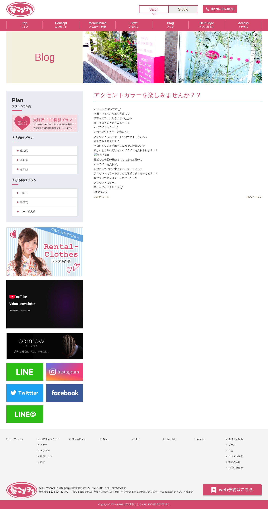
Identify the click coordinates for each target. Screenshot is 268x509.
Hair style (171, 439)
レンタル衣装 (235, 456)
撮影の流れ (234, 462)
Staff (105, 439)
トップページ (16, 439)
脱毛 (42, 462)
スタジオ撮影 (236, 439)
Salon (153, 9)
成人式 (24, 150)
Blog (137, 439)
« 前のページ (101, 197)
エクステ (45, 450)
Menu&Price (78, 439)
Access (201, 439)
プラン (232, 445)
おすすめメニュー (49, 439)
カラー (43, 445)
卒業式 (24, 159)
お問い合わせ (235, 468)
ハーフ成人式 (27, 211)
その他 (24, 169)
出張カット (46, 456)
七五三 (24, 192)
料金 (230, 450)
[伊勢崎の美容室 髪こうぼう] (20, 9)
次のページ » (254, 197)
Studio (183, 9)
